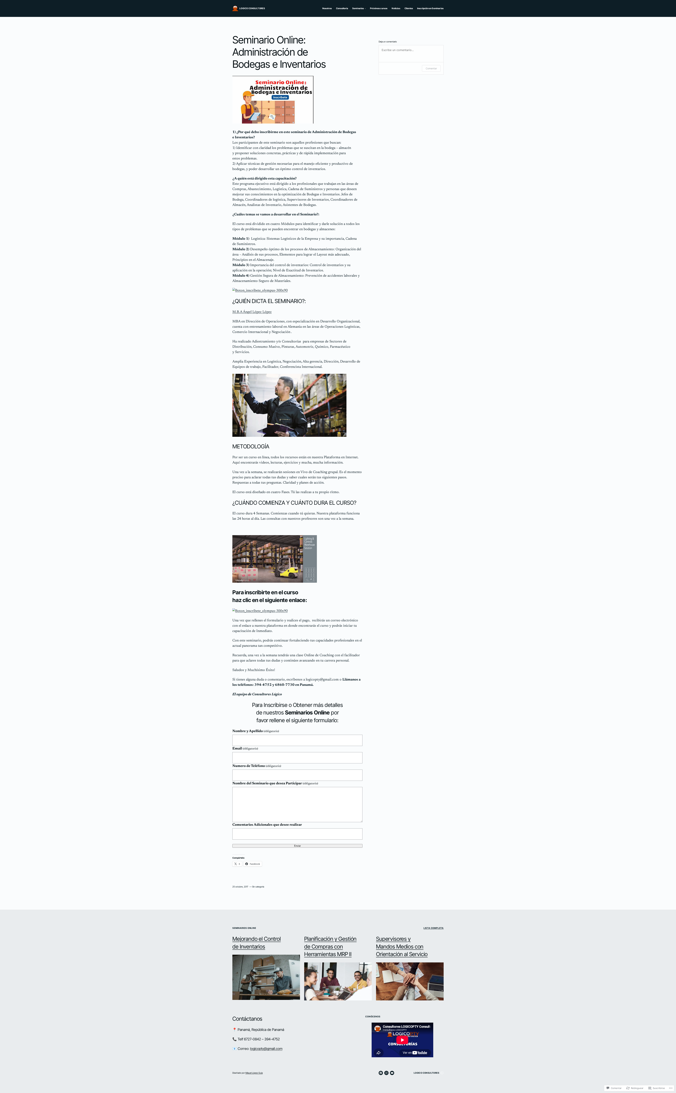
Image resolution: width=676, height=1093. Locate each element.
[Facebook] (381, 1073)
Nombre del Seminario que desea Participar (275, 783)
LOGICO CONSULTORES (252, 8)
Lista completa (434, 928)
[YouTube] (392, 1073)
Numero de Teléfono (256, 766)
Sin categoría (258, 886)
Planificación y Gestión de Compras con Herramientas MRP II (330, 946)
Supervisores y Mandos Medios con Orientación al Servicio (402, 946)
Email (245, 748)
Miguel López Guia (254, 1073)
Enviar (297, 846)
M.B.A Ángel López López (252, 312)
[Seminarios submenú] (365, 8)
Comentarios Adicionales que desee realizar (267, 825)
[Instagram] (386, 1073)
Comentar (431, 68)
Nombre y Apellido (255, 731)
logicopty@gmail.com (266, 1049)
